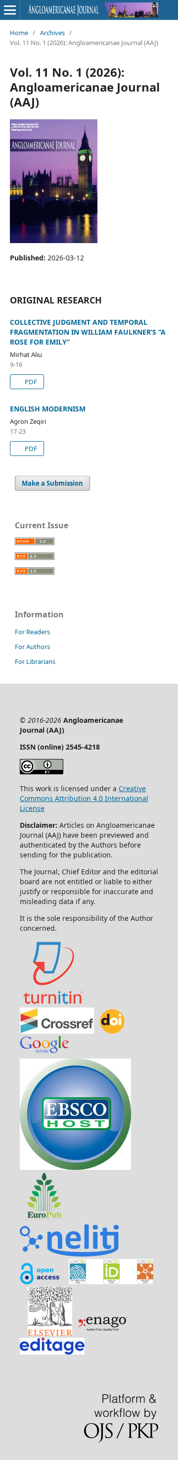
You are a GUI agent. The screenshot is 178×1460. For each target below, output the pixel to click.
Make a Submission (52, 483)
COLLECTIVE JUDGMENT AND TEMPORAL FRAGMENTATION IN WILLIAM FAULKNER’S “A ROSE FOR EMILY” (88, 332)
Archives (52, 32)
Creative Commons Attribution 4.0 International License (84, 798)
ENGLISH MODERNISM (48, 408)
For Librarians (35, 661)
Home (19, 32)
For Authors (32, 646)
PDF (30, 381)
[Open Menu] (10, 10)
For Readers (32, 631)
